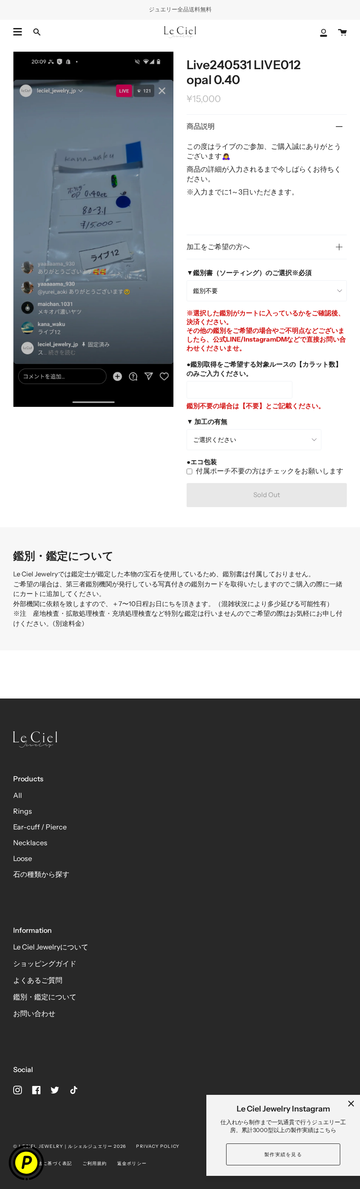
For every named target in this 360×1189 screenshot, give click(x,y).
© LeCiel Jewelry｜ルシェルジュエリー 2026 (69, 1146)
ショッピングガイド (44, 963)
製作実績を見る (283, 1154)
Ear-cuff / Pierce (40, 826)
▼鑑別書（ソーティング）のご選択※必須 (249, 272)
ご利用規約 (95, 1163)
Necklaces (30, 842)
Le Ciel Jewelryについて (50, 946)
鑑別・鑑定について (44, 996)
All (17, 795)
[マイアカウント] (324, 32)
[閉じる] (351, 1103)
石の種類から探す (41, 874)
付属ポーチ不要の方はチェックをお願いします (269, 470)
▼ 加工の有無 (207, 421)
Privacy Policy (158, 1146)
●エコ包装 (202, 462)
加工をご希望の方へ (218, 246)
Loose (22, 858)
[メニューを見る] (17, 32)
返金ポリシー (132, 1163)
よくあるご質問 (37, 980)
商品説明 (201, 126)
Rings (22, 811)
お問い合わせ (34, 1013)
